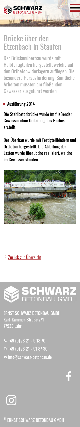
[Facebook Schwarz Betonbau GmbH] (68, 375)
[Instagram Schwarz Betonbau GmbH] (11, 400)
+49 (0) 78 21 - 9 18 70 (26, 340)
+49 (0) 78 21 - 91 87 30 (28, 348)
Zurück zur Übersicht (24, 257)
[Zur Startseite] (23, 9)
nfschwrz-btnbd (29, 357)
